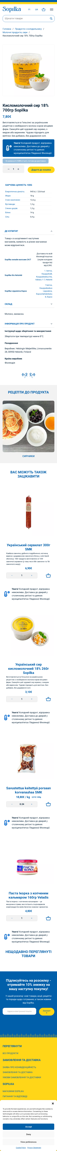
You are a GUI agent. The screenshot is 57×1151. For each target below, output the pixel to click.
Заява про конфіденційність (19, 1067)
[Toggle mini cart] (43, 9)
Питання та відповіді (15, 1096)
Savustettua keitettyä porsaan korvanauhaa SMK (28, 790)
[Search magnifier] (51, 18)
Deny (28, 1134)
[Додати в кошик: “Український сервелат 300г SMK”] (48, 575)
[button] (52, 1103)
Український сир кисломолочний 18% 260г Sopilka (28, 668)
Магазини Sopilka (13, 1091)
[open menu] (51, 9)
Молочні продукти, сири (15, 32)
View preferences (28, 1142)
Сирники (28, 456)
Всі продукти (10, 1053)
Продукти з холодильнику (28, 29)
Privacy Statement (34, 1148)
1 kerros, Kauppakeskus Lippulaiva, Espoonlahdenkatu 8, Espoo (44, 291)
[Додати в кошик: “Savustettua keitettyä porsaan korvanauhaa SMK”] (48, 804)
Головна (7, 29)
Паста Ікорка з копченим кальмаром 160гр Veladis (28, 895)
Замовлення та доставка (18, 1072)
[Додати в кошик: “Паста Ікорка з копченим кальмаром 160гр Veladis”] (48, 918)
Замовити (47, 1012)
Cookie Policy (21, 1148)
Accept (28, 1127)
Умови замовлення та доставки (22, 1077)
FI (29, 9)
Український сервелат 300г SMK (28, 547)
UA (36, 9)
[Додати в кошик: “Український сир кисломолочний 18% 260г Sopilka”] (48, 699)
